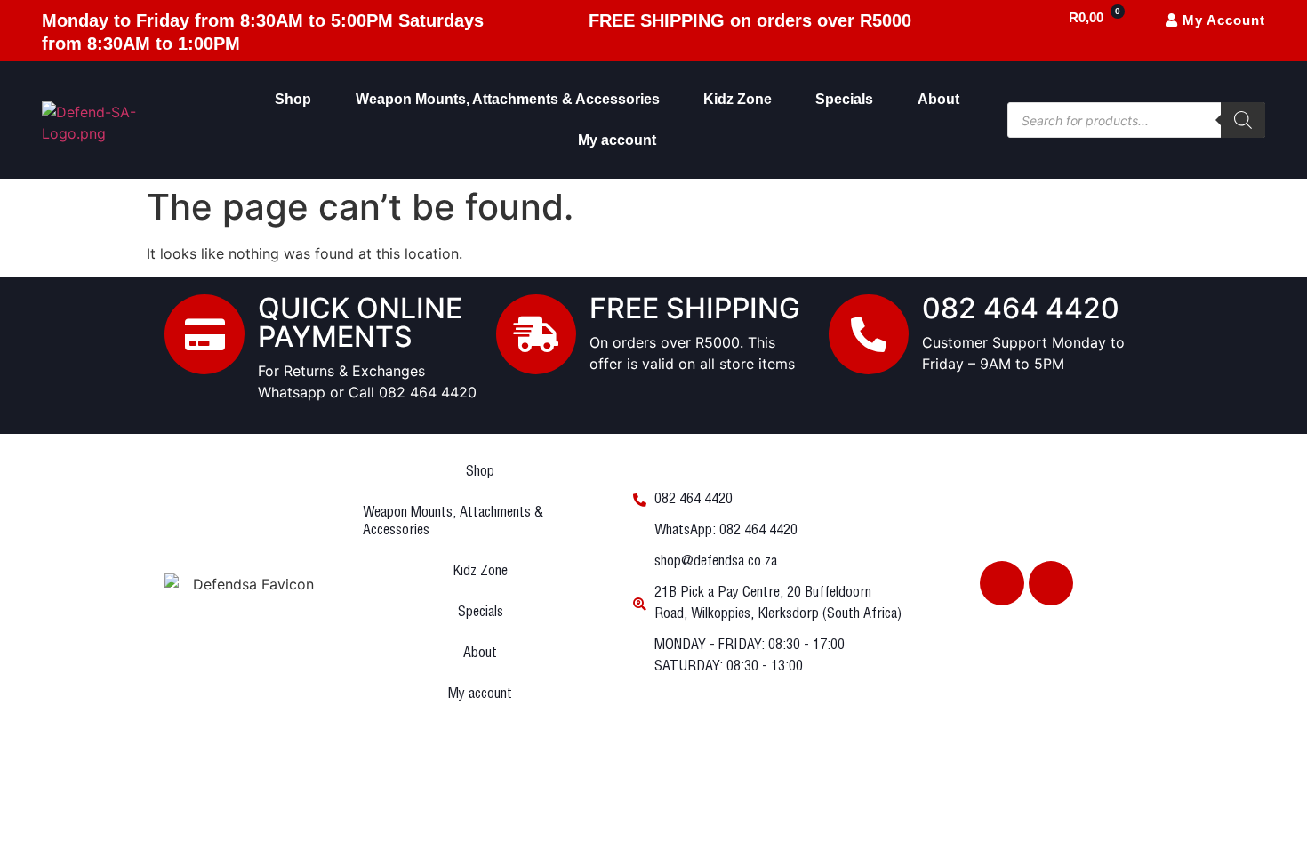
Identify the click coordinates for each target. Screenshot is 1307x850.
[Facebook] (1002, 583)
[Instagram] (1051, 583)
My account (617, 140)
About (938, 99)
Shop (293, 99)
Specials (844, 99)
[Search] (1243, 120)
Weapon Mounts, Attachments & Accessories (508, 99)
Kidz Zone (737, 99)
